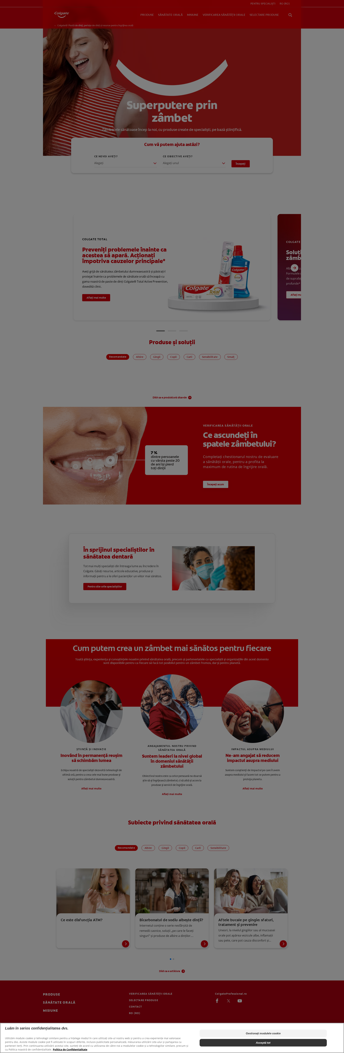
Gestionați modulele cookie (263, 1033)
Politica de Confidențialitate (70, 1049)
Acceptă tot (263, 1042)
